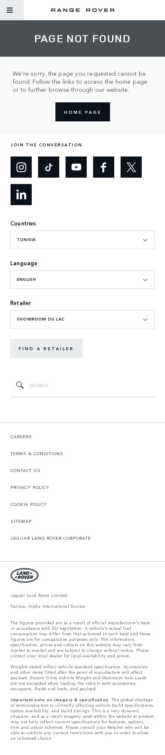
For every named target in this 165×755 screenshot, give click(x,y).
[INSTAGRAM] (21, 167)
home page (83, 112)
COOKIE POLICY (29, 504)
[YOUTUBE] (76, 167)
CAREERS (21, 436)
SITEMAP (21, 521)
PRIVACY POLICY (30, 487)
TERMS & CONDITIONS (37, 453)
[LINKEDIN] (21, 194)
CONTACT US (26, 470)
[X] (131, 167)
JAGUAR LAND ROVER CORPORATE (51, 538)
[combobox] (82, 240)
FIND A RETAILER (46, 348)
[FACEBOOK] (103, 167)
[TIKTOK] (48, 167)
